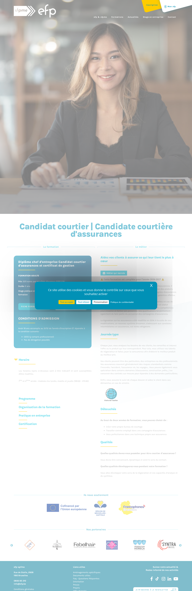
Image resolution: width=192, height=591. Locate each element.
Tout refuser (83, 302)
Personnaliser (101, 302)
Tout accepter (66, 302)
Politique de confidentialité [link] (122, 302)
